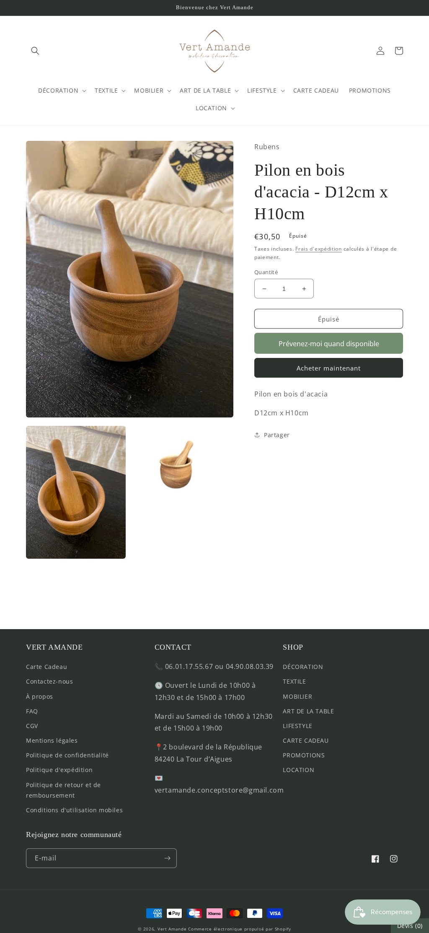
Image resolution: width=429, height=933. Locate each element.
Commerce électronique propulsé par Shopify (239, 929)
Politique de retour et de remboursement (63, 790)
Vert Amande (172, 929)
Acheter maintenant (329, 368)
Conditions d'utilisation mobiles (74, 810)
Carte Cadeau (46, 667)
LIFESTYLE (297, 726)
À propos (39, 696)
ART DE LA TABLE (308, 711)
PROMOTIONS (304, 755)
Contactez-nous (49, 681)
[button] (35, 50)
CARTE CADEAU (305, 740)
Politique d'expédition (59, 770)
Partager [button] (277, 435)
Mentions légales (52, 740)
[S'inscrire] (167, 858)
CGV (32, 726)
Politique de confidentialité (67, 755)
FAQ (32, 711)
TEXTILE (294, 681)
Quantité (266, 272)
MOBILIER (297, 696)
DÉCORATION (303, 667)
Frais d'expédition (318, 248)
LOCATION (298, 770)
